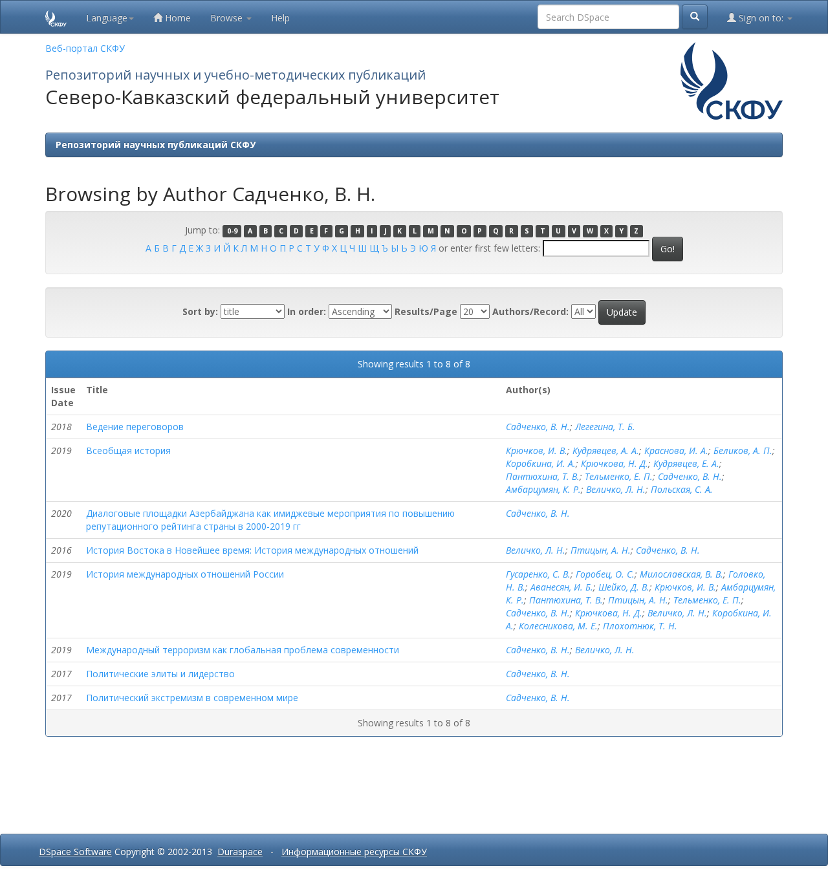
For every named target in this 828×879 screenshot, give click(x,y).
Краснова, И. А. (676, 450)
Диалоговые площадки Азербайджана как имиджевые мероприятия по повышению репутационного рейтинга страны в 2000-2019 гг (270, 519)
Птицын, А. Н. (601, 550)
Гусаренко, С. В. (538, 574)
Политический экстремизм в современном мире (192, 697)
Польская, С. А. (682, 489)
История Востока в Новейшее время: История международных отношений (252, 550)
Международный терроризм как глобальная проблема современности (242, 650)
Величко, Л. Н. (616, 489)
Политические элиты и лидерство (160, 673)
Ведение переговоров (135, 426)
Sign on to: (761, 18)
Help (280, 18)
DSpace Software (75, 851)
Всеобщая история (128, 450)
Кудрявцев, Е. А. (686, 463)
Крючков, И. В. (536, 450)
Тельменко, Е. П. (619, 476)
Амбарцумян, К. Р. (543, 489)
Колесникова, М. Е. (558, 626)
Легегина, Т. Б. (605, 426)
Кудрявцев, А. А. (605, 450)
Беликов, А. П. (743, 450)
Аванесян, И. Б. (561, 587)
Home (176, 18)
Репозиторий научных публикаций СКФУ (156, 144)
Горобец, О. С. (605, 574)
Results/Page (426, 311)
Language (106, 18)
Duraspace (240, 851)
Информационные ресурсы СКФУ (354, 851)
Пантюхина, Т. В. (543, 476)
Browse (227, 18)
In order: (306, 311)
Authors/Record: (530, 311)
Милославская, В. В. (681, 574)
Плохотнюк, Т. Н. (640, 626)
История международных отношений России (185, 574)
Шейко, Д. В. (623, 587)
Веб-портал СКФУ (85, 48)
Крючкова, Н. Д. (614, 463)
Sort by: (200, 311)
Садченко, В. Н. (538, 426)
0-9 (232, 230)
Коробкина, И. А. (541, 463)
